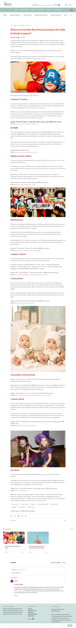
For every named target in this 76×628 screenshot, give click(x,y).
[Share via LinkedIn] (18, 516)
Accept (70, 625)
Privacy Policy (31, 616)
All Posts (5, 15)
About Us (30, 608)
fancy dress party (54, 504)
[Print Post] (25, 516)
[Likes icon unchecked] (15, 596)
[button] (40, 10)
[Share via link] (22, 516)
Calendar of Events (32, 610)
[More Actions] (64, 581)
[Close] (74, 625)
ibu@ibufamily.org (56, 611)
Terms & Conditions (32, 614)
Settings (63, 625)
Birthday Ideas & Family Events (28, 511)
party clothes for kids (43, 504)
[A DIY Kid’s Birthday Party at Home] (14, 538)
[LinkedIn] (59, 5)
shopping (14, 507)
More (65, 15)
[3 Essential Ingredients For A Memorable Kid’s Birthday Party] (38, 538)
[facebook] (54, 5)
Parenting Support (15, 511)
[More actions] (64, 25)
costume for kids (24, 504)
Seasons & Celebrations (15, 15)
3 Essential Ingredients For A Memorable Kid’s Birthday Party (37, 547)
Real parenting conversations (41, 15)
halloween (33, 504)
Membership (31, 612)
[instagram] (57, 5)
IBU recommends (28, 15)
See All (71, 529)
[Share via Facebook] (11, 516)
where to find (31, 507)
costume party (21, 507)
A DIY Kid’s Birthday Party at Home (13, 547)
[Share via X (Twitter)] (15, 516)
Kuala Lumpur (15, 504)
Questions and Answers (56, 15)
